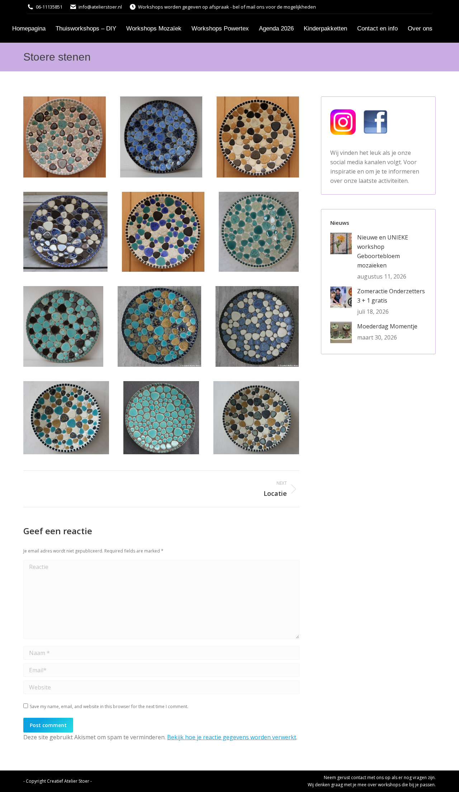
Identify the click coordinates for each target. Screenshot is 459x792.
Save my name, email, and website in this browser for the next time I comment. (109, 706)
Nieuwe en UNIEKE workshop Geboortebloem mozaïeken (382, 251)
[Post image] (341, 243)
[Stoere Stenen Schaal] (64, 136)
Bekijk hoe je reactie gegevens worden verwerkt (231, 737)
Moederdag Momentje (387, 326)
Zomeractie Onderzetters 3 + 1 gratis (391, 295)
